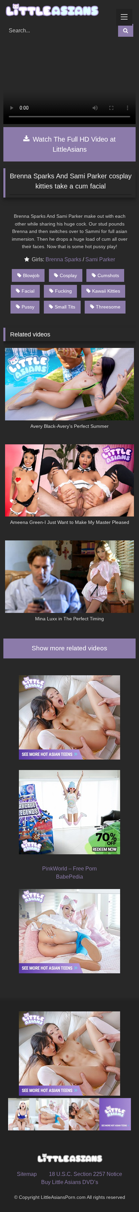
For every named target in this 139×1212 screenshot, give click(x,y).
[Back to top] (118, 1192)
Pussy (28, 306)
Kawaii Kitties (106, 291)
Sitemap (27, 1174)
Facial (28, 291)
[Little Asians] (57, 11)
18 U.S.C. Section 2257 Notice (85, 1174)
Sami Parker (100, 259)
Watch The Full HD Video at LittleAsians (73, 144)
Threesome (108, 306)
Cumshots (108, 275)
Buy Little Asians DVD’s (69, 1182)
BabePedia (69, 877)
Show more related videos (69, 648)
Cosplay (68, 275)
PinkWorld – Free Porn (69, 868)
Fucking (63, 291)
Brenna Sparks (63, 259)
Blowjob (31, 275)
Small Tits (65, 306)
